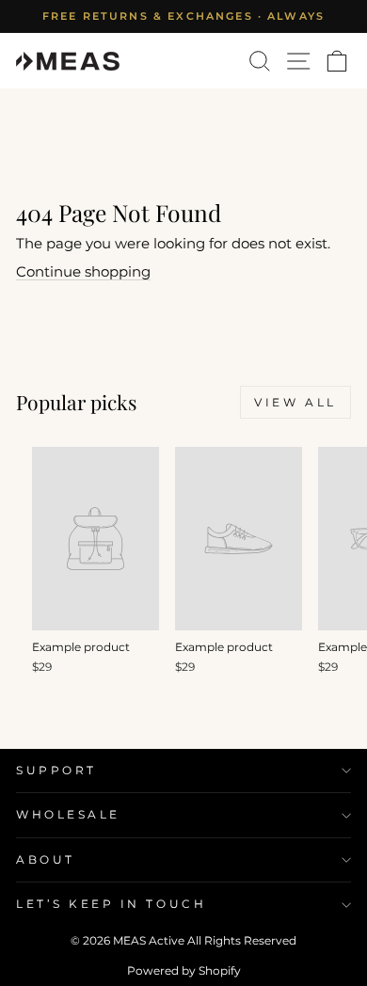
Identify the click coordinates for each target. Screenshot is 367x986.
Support (56, 770)
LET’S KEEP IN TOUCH (111, 904)
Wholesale (68, 814)
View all (295, 402)
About (45, 860)
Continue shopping (83, 271)
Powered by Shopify (184, 970)
